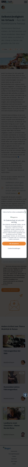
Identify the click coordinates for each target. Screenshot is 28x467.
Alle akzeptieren (14, 243)
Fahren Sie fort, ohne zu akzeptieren (13, 212)
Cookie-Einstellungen (14, 248)
